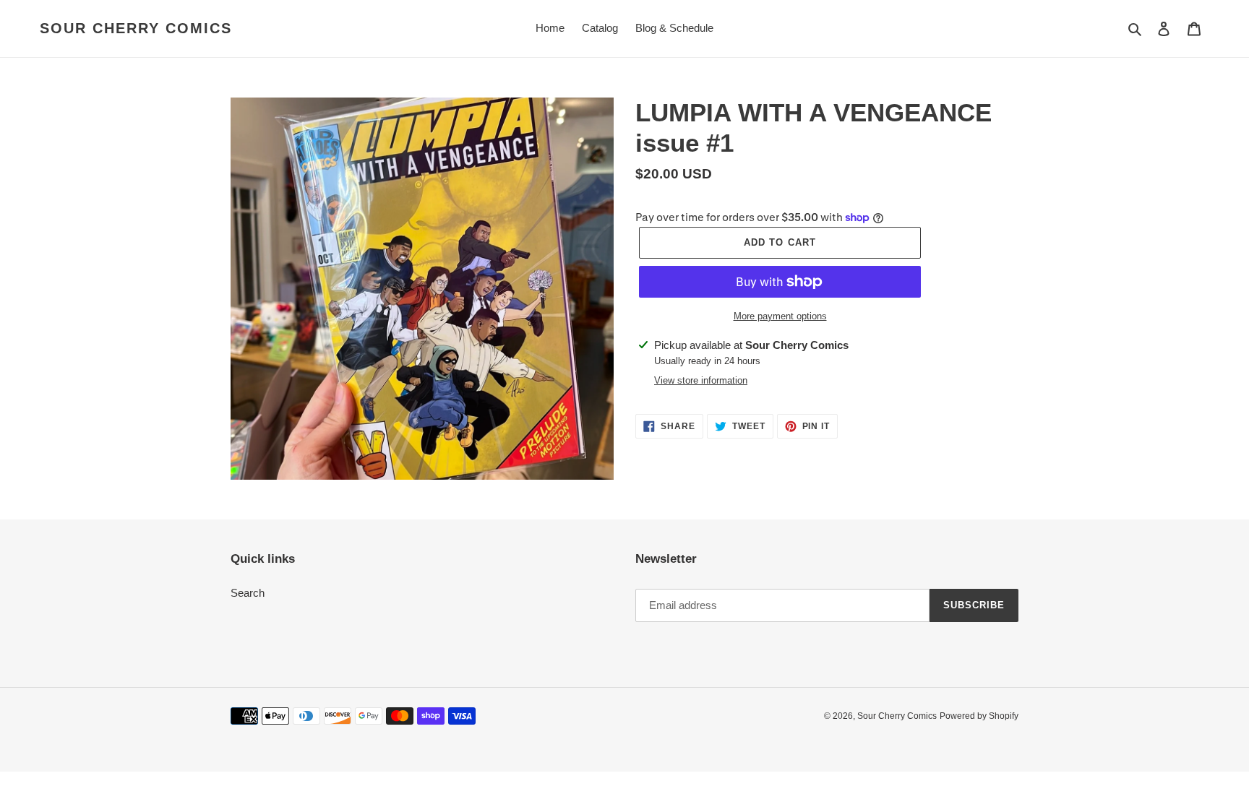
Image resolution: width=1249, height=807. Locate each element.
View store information (700, 380)
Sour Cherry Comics (136, 28)
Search (248, 593)
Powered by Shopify (979, 716)
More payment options (780, 316)
